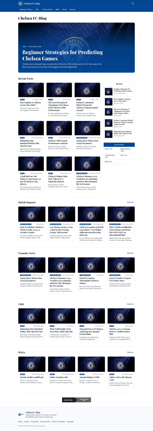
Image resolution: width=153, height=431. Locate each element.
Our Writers (35, 421)
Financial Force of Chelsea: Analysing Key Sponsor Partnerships (91, 331)
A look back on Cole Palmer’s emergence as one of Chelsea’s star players (30, 180)
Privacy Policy (45, 421)
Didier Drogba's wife (59, 377)
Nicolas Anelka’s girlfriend (31, 377)
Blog (22, 99)
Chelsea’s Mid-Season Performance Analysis (58, 142)
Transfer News (47, 9)
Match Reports (26, 224)
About (65, 9)
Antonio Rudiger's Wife (90, 377)
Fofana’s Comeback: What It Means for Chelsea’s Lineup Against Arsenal (87, 106)
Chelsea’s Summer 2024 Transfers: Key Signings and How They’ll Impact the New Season (87, 180)
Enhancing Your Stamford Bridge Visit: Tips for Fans (29, 143)
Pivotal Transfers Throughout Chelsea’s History (89, 281)
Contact (72, 9)
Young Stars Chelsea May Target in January (87, 142)
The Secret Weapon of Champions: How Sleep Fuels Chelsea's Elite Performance (58, 106)
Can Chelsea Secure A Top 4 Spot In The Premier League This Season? (61, 230)
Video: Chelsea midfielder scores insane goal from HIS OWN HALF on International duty (120, 231)
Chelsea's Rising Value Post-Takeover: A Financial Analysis (58, 179)
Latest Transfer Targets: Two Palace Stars (120, 279)
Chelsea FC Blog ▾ (26, 9)
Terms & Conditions (58, 421)
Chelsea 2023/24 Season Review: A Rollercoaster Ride (119, 331)
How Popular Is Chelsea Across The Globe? (30, 103)
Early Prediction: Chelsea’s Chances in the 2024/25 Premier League (31, 230)
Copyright (70, 421)
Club (37, 9)
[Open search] (133, 4)
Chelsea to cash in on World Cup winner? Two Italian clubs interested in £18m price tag (91, 231)
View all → (131, 202)
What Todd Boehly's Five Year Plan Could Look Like (61, 330)
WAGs (57, 9)
